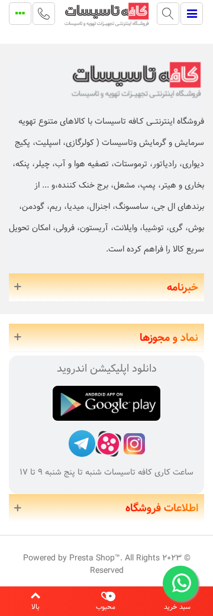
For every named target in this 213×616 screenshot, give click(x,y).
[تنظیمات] (20, 13)
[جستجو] (168, 13)
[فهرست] (191, 13)
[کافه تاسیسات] (106, 13)
